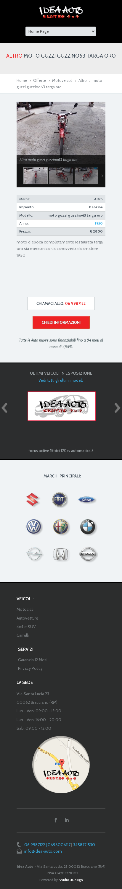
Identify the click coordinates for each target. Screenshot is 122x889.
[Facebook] (56, 820)
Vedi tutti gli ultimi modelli (61, 380)
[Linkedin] (67, 820)
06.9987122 (34, 844)
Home (22, 80)
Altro (82, 80)
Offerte (39, 80)
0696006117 (59, 844)
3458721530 (84, 844)
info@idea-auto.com (43, 851)
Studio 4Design (71, 879)
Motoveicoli (62, 80)
